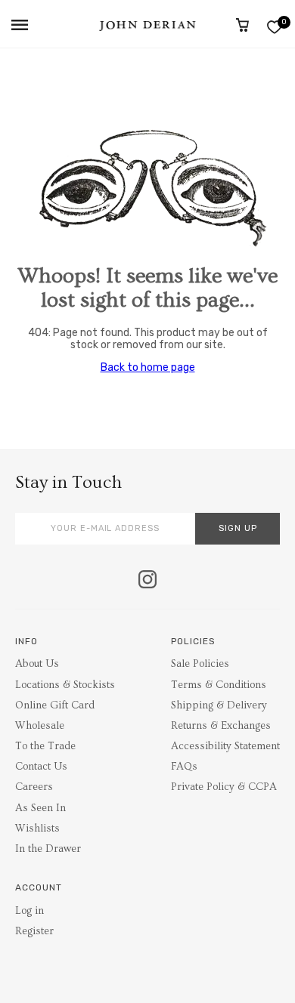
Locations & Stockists (65, 685)
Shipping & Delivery (219, 705)
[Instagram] (147, 580)
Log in (29, 911)
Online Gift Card (55, 705)
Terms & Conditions (218, 685)
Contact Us (41, 767)
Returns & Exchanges (221, 726)
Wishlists (37, 828)
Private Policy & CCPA (224, 787)
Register (34, 931)
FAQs (184, 767)
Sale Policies (200, 664)
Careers (34, 787)
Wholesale (39, 726)
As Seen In (40, 808)
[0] (274, 26)
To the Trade (45, 746)
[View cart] (242, 25)
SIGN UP (238, 528)
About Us (37, 664)
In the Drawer (48, 849)
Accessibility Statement (225, 746)
